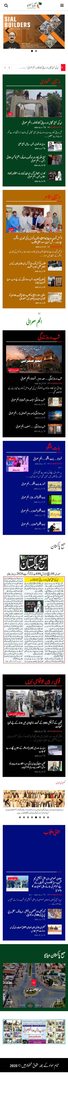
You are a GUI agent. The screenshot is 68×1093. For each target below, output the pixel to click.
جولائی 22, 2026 (38, 165)
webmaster (56, 127)
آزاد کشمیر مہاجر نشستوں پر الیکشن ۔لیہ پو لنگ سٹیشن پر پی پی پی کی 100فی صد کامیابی (26, 913)
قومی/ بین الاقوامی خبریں (16, 714)
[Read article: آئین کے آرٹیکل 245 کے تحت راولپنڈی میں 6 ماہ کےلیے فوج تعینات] (34, 703)
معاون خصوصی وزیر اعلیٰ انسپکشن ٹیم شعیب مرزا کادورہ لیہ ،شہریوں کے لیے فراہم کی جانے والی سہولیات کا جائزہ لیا (47, 884)
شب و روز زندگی (13, 369)
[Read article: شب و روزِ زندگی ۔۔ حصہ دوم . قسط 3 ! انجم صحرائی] (34, 359)
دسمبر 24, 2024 (39, 528)
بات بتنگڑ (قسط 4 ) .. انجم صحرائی (33, 511)
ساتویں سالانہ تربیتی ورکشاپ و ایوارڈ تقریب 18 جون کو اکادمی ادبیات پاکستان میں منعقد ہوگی (27, 296)
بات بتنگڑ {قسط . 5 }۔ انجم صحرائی (33, 497)
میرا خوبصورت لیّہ (34, 989)
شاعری (11, 229)
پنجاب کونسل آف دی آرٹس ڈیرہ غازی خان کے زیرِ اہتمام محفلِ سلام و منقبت (27, 265)
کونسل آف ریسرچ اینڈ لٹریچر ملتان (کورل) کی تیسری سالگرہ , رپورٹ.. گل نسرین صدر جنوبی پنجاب (37, 240)
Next (7, 33)
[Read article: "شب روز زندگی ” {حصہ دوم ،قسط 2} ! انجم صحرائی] (55, 402)
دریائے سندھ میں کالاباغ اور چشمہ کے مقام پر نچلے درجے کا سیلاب (25, 749)
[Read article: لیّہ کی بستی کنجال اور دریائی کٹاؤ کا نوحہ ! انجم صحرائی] (34, 103)
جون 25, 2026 (39, 271)
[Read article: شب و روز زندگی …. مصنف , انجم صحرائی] (55, 429)
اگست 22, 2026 (39, 127)
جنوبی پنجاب (12, 878)
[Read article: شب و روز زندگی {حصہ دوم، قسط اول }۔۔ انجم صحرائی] (55, 415)
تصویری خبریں (60, 782)
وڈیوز (33, 982)
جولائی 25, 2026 (39, 383)
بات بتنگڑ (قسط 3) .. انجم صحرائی (33, 524)
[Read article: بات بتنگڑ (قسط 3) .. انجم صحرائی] (55, 526)
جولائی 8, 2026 (40, 247)
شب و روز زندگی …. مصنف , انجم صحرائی (30, 426)
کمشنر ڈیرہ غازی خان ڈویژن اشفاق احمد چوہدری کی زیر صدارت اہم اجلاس (27, 928)
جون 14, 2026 (39, 303)
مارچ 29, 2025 (39, 464)
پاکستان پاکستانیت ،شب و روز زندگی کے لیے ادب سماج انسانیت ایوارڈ (26, 280)
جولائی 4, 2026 (39, 417)
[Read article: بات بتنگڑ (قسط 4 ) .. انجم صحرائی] (55, 513)
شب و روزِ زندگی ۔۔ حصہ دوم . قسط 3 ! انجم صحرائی (41, 378)
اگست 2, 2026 (39, 148)
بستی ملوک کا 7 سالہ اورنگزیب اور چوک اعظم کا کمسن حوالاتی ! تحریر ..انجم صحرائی (25, 159)
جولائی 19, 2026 (39, 181)
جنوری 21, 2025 (38, 488)
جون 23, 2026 (39, 287)
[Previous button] (9, 1001)
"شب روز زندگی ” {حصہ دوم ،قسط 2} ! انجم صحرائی (28, 400)
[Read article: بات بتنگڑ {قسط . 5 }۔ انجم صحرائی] (55, 500)
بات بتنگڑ (11, 459)
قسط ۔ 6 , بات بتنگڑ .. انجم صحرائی (33, 484)
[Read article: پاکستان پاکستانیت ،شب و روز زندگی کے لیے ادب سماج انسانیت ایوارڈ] (55, 281)
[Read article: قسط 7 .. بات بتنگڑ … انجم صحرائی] (17, 464)
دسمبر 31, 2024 (39, 515)
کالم (10, 114)
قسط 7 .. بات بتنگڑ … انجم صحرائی (47, 458)
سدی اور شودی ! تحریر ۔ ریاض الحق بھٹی (31, 144)
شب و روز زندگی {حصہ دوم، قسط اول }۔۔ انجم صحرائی (27, 413)
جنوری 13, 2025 (38, 502)
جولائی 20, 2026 (33, 996)
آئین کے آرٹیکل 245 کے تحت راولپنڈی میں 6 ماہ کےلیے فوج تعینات (34, 724)
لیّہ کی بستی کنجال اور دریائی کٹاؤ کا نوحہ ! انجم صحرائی (43, 67)
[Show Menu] (62, 5)
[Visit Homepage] (34, 5)
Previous (59, 33)
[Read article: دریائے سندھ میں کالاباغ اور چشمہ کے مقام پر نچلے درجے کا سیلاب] (55, 750)
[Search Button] (6, 5)
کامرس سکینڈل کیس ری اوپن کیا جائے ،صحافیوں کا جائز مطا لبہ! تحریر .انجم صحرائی (26, 174)
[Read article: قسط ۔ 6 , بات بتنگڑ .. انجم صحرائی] (55, 486)
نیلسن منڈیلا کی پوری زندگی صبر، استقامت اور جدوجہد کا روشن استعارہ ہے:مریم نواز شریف (27, 765)
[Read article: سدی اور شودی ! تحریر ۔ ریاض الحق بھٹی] (55, 146)
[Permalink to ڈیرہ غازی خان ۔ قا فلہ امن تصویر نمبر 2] (34, 802)
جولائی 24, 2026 (38, 404)
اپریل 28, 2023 (38, 431)
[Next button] (59, 1001)
